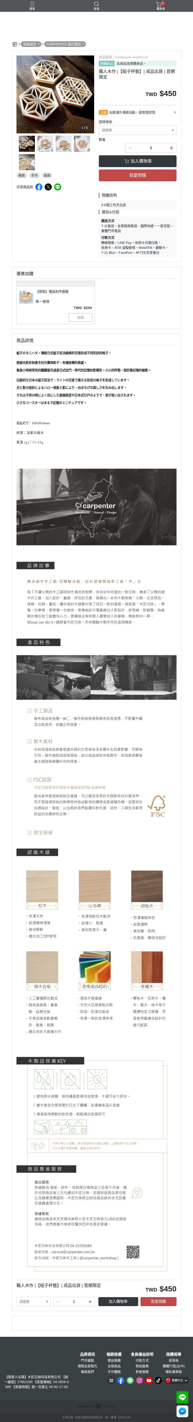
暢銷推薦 (114, 1354)
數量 (102, 139)
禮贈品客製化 (87, 1366)
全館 (103, 112)
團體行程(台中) (174, 1366)
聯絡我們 (87, 1371)
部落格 (174, 1360)
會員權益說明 (142, 1354)
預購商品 (106, 63)
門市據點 (87, 1360)
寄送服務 (142, 1366)
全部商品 (114, 1366)
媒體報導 (173, 1354)
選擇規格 (105, 122)
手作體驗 (114, 1371)
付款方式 (142, 1360)
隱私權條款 (173, 1371)
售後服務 (142, 1371)
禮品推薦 (114, 1360)
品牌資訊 (87, 1354)
